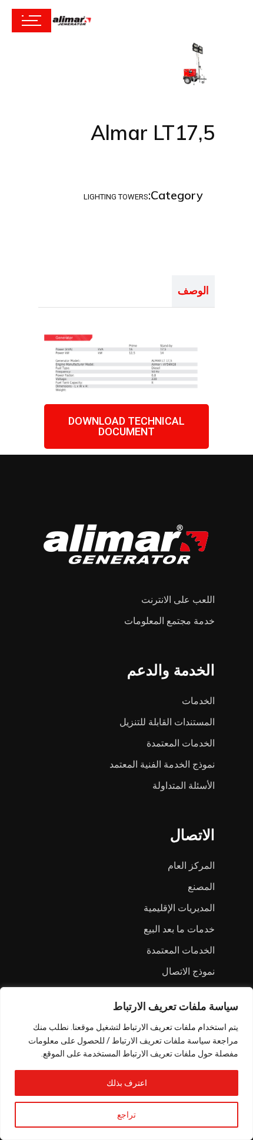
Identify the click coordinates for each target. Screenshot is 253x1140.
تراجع (126, 1114)
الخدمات (198, 700)
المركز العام (191, 865)
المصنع (201, 886)
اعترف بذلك (126, 1083)
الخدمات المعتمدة (181, 743)
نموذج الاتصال (188, 971)
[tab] (193, 291)
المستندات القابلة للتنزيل (167, 722)
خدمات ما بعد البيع (179, 929)
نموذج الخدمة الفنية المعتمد (162, 764)
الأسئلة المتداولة (183, 785)
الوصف (193, 290)
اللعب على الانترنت (178, 599)
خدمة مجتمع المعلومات (169, 620)
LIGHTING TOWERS (116, 196)
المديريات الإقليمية (179, 908)
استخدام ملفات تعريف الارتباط (174, 1027)
